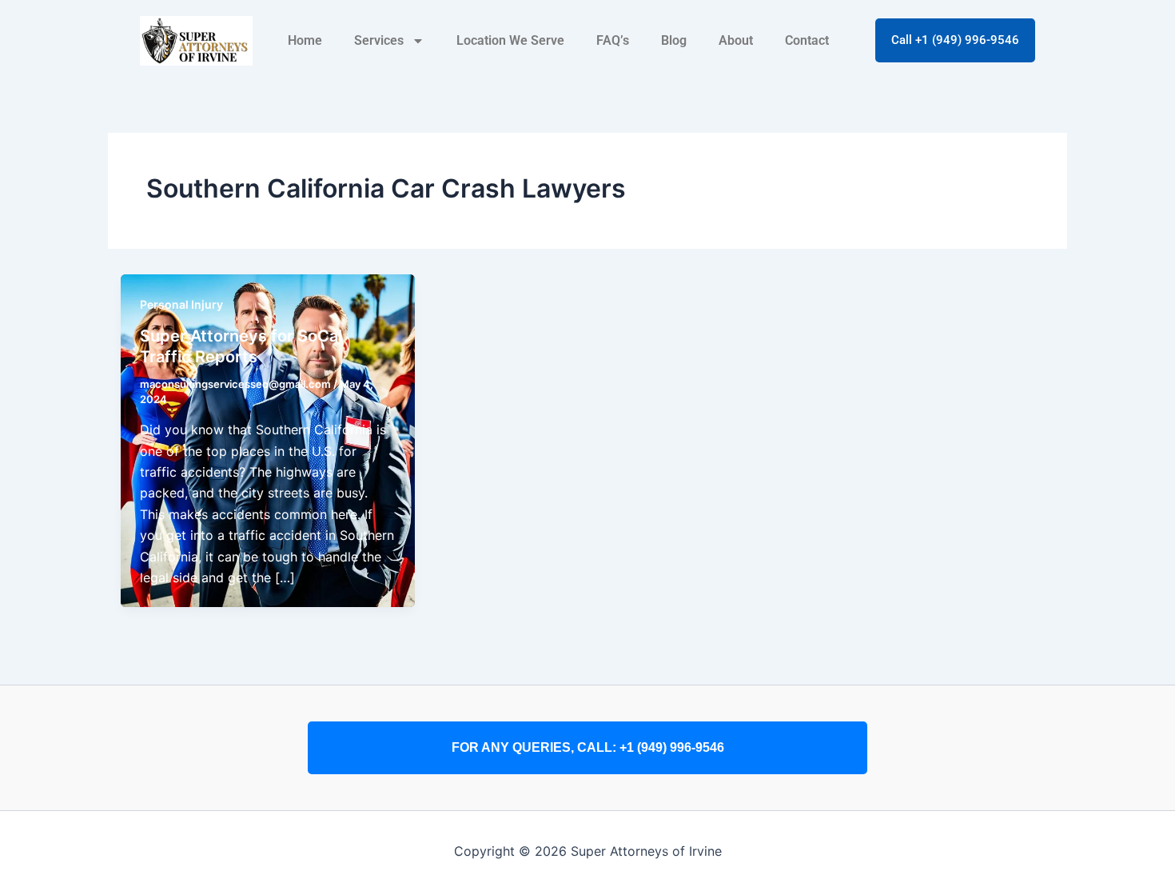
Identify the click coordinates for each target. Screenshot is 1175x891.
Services (379, 40)
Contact (807, 40)
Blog (674, 40)
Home (305, 40)
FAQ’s (612, 40)
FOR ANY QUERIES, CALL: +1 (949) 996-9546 (588, 747)
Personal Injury (181, 304)
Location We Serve (510, 40)
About (736, 40)
